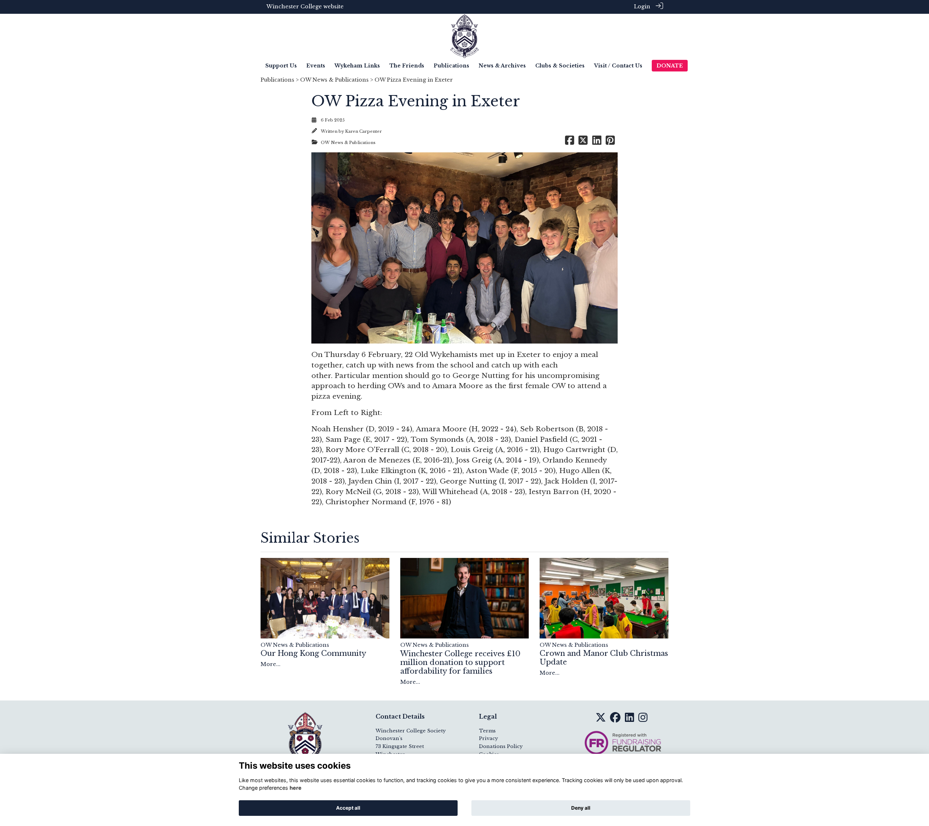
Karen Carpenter (363, 131)
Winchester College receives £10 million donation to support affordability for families (460, 662)
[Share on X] (583, 142)
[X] (601, 719)
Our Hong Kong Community (313, 653)
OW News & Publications (334, 80)
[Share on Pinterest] (610, 142)
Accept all (348, 808)
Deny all (580, 808)
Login (642, 6)
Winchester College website (305, 6)
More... (271, 664)
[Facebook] (615, 719)
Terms (487, 731)
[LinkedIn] (629, 719)
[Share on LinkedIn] (596, 142)
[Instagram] (642, 719)
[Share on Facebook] (569, 142)
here (296, 788)
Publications (277, 80)
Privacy (488, 738)
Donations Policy (501, 746)
